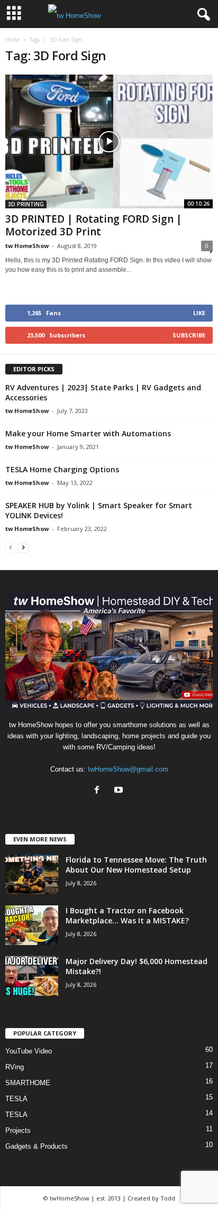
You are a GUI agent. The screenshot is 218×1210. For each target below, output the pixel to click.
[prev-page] (10, 547)
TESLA (16, 1099)
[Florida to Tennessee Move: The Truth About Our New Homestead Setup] (31, 874)
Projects (18, 1130)
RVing (14, 1067)
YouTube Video (28, 1051)
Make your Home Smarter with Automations (88, 433)
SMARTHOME (27, 1083)
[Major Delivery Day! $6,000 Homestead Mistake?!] (31, 976)
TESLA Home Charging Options (62, 469)
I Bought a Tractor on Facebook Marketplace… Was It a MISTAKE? (127, 915)
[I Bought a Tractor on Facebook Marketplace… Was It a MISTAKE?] (31, 925)
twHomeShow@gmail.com (128, 769)
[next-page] (23, 547)
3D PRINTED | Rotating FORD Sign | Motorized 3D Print (93, 225)
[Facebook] (99, 791)
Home (12, 39)
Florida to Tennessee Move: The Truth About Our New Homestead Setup (136, 865)
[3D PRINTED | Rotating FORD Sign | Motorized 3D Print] (109, 141)
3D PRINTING (26, 204)
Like (199, 313)
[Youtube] (120, 791)
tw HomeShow (27, 246)
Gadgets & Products (36, 1146)
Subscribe (188, 335)
